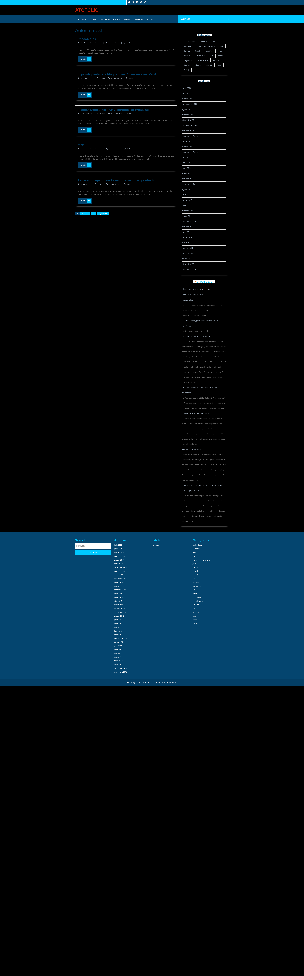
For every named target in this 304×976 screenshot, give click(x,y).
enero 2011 (187, 259)
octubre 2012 (188, 179)
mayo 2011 (187, 243)
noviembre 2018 (189, 104)
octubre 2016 (188, 130)
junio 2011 (187, 237)
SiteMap (150, 19)
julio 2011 (187, 232)
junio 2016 (187, 141)
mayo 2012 (187, 205)
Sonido (187, 65)
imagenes (188, 46)
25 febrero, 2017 (87, 78)
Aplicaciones (189, 41)
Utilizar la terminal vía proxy (195, 413)
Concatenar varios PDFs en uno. (197, 336)
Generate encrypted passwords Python (200, 320)
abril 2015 (187, 168)
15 (94, 213)
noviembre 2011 (189, 221)
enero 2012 (187, 216)
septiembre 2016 (190, 136)
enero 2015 (187, 173)
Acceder (156, 545)
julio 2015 (187, 157)
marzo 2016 (187, 146)
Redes (220, 55)
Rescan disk (87, 39)
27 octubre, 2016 (87, 113)
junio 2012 (187, 200)
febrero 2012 (188, 211)
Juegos (93, 19)
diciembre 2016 (189, 120)
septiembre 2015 (190, 152)
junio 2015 (187, 163)
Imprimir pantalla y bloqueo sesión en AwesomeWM (117, 74)
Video (219, 65)
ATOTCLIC (86, 10)
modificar (188, 55)
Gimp (214, 41)
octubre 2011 (188, 227)
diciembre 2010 (189, 264)
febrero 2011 (188, 253)
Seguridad (188, 60)
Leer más (84, 59)
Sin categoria (202, 60)
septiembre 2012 (190, 184)
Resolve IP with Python (192, 294)
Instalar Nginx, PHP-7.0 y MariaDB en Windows (113, 109)
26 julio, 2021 (86, 43)
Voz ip (186, 70)
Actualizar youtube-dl (192, 449)
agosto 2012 (188, 189)
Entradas (81, 19)
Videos (127, 19)
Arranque (203, 41)
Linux (220, 51)
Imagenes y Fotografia (206, 46)
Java (221, 46)
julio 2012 (187, 195)
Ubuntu (198, 65)
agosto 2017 (188, 109)
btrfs (81, 145)
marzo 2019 (187, 98)
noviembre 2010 (189, 269)
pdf (212, 55)
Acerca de (138, 19)
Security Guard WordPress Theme (144, 682)
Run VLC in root (189, 326)
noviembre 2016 (189, 125)
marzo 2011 (187, 248)
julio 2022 (187, 88)
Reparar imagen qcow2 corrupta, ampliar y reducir (116, 180)
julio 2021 (187, 93)
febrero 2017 (188, 114)
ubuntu (209, 65)
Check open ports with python (196, 289)
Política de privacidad (110, 19)
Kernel (197, 51)
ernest (99, 43)
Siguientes (103, 213)
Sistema (216, 60)
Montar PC (201, 55)
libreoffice (209, 51)
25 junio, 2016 (86, 149)
